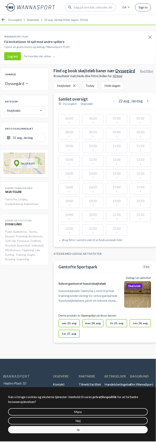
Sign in (143, 7)
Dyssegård (15, 19)
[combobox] (125, 7)
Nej (78, 421)
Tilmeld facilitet (90, 384)
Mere (78, 412)
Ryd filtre (146, 71)
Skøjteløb (33, 19)
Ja (78, 429)
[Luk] (149, 37)
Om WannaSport (141, 384)
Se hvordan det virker (39, 56)
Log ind (13, 56)
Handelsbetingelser (117, 384)
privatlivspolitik (105, 397)
